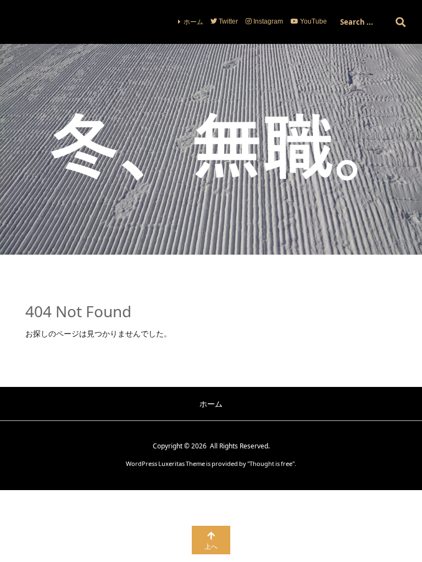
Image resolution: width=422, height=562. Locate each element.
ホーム (193, 21)
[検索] (400, 22)
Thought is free (270, 463)
